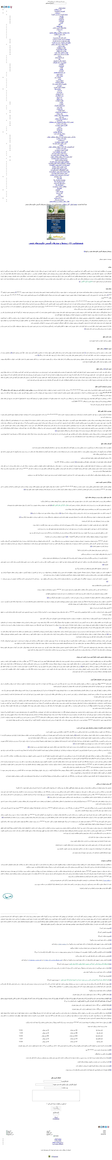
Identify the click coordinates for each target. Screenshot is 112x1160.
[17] (20, 517)
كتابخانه (58, 190)
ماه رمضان (59, 113)
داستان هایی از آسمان (59, 61)
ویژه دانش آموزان (59, 105)
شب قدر (61, 117)
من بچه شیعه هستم (59, 72)
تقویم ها (59, 188)
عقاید (59, 194)
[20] (103, 564)
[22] (48, 597)
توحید (59, 79)
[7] (85, 352)
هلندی (61, 69)
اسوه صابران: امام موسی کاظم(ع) (60, 165)
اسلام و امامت (59, 82)
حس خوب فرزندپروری (59, 37)
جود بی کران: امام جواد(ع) (59, 168)
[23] (60, 627)
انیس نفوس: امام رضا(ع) (59, 166)
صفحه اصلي (61, 8)
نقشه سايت (57, 1140)
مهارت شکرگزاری (61, 49)
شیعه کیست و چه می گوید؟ (59, 14)
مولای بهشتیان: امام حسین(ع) (59, 155)
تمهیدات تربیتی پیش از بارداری (61, 39)
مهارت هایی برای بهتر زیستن (59, 44)
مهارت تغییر (61, 46)
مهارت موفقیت (61, 47)
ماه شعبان (60, 108)
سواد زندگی (59, 75)
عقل (59, 24)
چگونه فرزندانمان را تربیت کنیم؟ (61, 42)
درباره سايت (57, 198)
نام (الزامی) (65, 1081)
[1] (110, 916)
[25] (82, 666)
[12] (76, 462)
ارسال (56, 1117)
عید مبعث (59, 128)
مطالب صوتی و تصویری (59, 186)
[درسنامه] (56, 239)
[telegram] (106, 1127)
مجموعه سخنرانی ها (59, 180)
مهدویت (59, 85)
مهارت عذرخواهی (61, 51)
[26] (75, 735)
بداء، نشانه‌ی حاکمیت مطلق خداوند (60, 32)
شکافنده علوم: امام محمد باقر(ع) (59, 161)
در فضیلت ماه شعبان (61, 112)
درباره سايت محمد (57, 1142)
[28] (29, 747)
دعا (59, 31)
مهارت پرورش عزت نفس (61, 54)
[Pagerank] (54, 1156)
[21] (107, 581)
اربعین (59, 127)
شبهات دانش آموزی (59, 87)
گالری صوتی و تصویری (61, 142)
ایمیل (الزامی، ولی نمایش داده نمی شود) (65, 1084)
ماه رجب (59, 107)
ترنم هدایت (61, 140)
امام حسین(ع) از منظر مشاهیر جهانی (61, 156)
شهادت (61, 104)
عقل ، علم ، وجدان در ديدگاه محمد (59, 201)
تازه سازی (56, 1112)
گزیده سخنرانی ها (59, 181)
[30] (3, 817)
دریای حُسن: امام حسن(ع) (59, 153)
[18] (67, 536)
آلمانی (61, 22)
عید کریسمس (60, 94)
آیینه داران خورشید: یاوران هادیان (59, 175)
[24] (107, 634)
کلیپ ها (59, 178)
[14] (51, 505)
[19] (91, 546)
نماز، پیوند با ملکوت (59, 34)
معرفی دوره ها (59, 199)
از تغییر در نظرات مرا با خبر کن (57, 1103)
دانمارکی (61, 70)
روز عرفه (59, 97)
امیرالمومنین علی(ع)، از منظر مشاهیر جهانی (61, 147)
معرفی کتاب (59, 191)
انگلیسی (61, 18)
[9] (38, 355)
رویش (59, 56)
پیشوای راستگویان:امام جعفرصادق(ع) (59, 163)
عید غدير (59, 90)
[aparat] (108, 1127)
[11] (56, 430)
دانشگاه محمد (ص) (57, 1144)
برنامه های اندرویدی (59, 183)
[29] (48, 797)
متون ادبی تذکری (61, 123)
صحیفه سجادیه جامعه (61, 160)
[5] (85, 329)
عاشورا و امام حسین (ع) (59, 84)
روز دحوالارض (59, 95)
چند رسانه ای (58, 176)
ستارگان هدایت (57, 132)
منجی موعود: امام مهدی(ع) (59, 173)
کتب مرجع (59, 193)
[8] (11, 352)
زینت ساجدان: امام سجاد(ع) (59, 158)
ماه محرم (59, 120)
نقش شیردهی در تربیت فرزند (61, 41)
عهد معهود (59, 26)
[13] (25, 489)
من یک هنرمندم (59, 57)
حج (59, 36)
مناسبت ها (58, 89)
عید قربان (59, 130)
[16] (31, 513)
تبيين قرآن (59, 29)
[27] (74, 743)
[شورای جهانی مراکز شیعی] (56, 233)
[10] (105, 369)
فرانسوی (61, 19)
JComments (56, 1119)
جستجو (48, 3)
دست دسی (59, 74)
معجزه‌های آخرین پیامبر (59, 27)
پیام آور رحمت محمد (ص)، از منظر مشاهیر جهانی (61, 137)
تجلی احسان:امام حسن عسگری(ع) (59, 171)
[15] (60, 513)
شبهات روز (58, 77)
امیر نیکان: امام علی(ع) (59, 143)
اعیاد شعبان (61, 110)
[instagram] (99, 1127)
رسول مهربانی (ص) (59, 133)
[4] (107, 295)
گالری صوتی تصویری (61, 125)
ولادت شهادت (59, 100)
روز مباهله (60, 99)
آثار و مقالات (57, 9)
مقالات (61, 135)
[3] (15, 292)
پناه (59, 59)
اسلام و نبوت (59, 80)
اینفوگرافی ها (59, 185)
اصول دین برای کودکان (59, 62)
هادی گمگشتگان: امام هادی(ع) (59, 170)
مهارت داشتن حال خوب (61, 52)
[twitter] (101, 1127)
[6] (105, 348)
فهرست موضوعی (59, 11)
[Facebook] (104, 1127)
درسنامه (57, 13)
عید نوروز (59, 92)
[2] (79, 281)
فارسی (61, 16)
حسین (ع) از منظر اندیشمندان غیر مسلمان (61, 122)
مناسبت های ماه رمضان (61, 115)
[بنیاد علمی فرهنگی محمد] (56, 218)
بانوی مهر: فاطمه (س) (59, 151)
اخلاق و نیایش (59, 196)
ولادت (61, 102)
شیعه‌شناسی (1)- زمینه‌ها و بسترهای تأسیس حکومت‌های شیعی (56, 243)
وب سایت (65, 1087)
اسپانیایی (61, 21)
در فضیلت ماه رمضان (61, 118)
